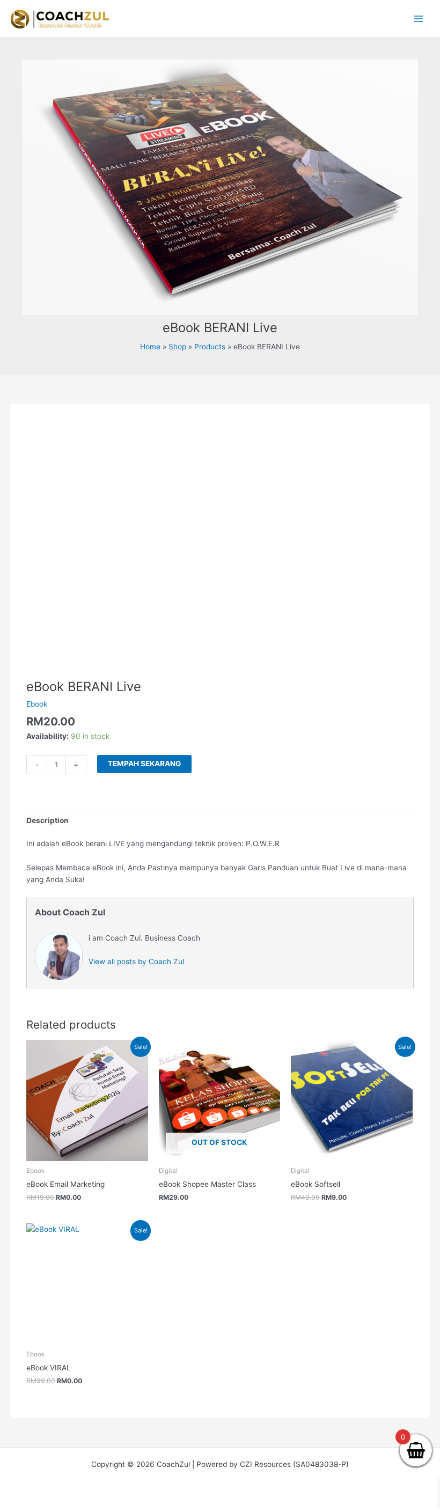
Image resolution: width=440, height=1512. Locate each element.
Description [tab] (47, 820)
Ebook (36, 704)
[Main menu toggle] (418, 18)
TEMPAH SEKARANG (144, 763)
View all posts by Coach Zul (136, 961)
